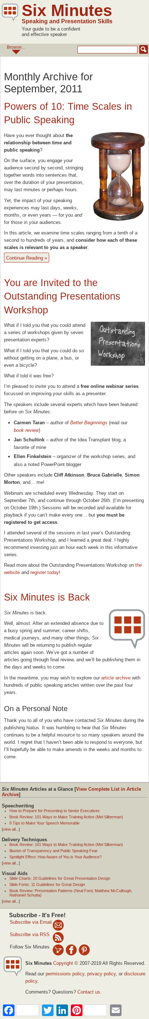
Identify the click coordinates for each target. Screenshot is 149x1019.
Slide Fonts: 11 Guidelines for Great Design (47, 884)
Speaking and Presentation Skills (67, 21)
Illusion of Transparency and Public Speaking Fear (53, 851)
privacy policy (101, 973)
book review (26, 430)
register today (44, 572)
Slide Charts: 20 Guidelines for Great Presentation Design (59, 878)
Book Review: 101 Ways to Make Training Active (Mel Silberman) (66, 817)
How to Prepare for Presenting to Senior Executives (54, 811)
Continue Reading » (26, 258)
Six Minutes (67, 10)
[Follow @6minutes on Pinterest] (84, 949)
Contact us (88, 992)
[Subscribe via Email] (58, 924)
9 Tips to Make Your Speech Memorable (44, 823)
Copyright (63, 963)
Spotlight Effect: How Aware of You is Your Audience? (55, 857)
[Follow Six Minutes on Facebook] (71, 949)
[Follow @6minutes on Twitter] (58, 949)
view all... (11, 829)
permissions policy (65, 973)
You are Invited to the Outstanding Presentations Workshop (62, 296)
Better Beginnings (88, 422)
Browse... (16, 47)
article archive (116, 678)
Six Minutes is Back (47, 597)
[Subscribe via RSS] (58, 937)
